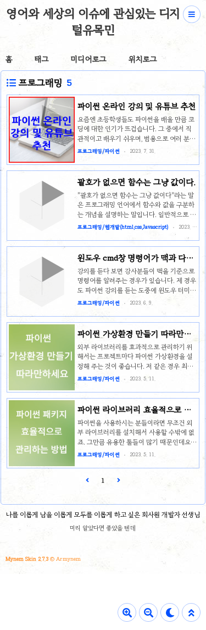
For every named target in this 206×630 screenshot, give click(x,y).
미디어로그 (89, 59)
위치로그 (143, 59)
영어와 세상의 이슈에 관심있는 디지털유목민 (93, 21)
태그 (42, 59)
